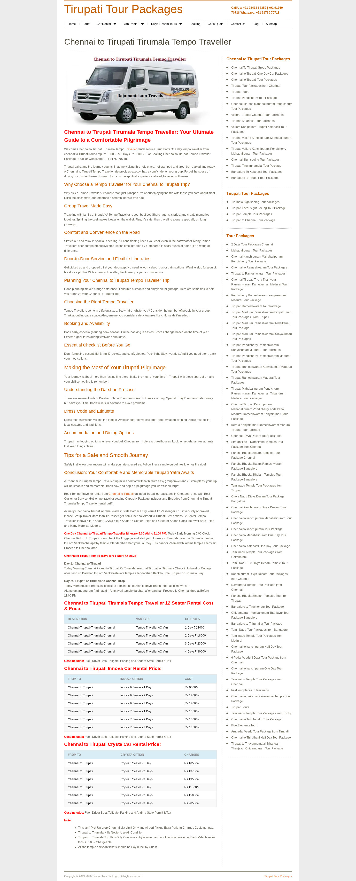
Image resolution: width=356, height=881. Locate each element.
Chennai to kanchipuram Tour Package (257, 529)
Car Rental (104, 24)
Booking (195, 24)
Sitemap (271, 24)
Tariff (86, 24)
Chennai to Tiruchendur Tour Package (256, 719)
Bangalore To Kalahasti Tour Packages (256, 171)
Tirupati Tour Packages (123, 9)
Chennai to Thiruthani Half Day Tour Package (261, 737)
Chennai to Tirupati (121, 494)
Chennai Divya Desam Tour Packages (256, 436)
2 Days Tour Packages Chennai (252, 244)
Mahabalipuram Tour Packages (251, 250)
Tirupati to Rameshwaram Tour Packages (258, 273)
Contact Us (238, 24)
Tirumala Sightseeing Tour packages (255, 202)
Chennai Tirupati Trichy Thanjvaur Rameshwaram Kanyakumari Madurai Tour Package (259, 284)
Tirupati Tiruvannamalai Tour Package (256, 165)
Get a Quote (216, 24)
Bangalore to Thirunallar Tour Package (256, 623)
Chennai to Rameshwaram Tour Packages (259, 267)
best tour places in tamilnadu (250, 690)
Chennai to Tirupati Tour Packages (254, 79)
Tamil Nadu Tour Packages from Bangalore (259, 629)
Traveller (131, 149)
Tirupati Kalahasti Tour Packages (253, 121)
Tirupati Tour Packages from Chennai (255, 85)
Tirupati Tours (240, 92)
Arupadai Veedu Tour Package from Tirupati (260, 731)
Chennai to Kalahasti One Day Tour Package (260, 546)
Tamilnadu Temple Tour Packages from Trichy (261, 713)
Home (72, 24)
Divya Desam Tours (164, 24)
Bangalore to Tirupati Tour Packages (255, 178)
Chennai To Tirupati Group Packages (255, 67)
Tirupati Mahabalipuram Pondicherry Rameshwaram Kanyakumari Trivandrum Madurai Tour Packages (258, 393)
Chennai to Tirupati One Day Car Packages (259, 73)
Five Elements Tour (243, 725)
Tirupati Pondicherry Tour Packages (254, 98)
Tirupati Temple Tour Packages (251, 214)
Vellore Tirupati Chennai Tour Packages (257, 115)
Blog (256, 24)
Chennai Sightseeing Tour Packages (255, 159)
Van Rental (131, 24)
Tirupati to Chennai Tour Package (253, 220)
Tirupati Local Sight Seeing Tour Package (258, 208)
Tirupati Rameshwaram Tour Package (256, 306)
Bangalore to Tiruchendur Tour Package (257, 606)
